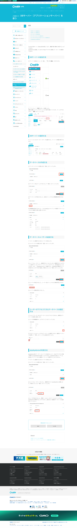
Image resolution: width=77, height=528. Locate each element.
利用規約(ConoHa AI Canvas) (54, 488)
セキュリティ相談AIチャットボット (45, 501)
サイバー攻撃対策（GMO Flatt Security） (38, 502)
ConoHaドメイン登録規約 (16, 488)
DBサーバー (47, 10)
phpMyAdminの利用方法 (35, 39)
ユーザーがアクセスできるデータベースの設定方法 (40, 37)
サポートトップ (15, 10)
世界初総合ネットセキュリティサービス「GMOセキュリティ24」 (18, 501)
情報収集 (45, 525)
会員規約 (11, 488)
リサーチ (41, 525)
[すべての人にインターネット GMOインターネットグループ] (69, 1)
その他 (61, 525)
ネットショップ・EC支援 (20, 525)
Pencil (53, 2)
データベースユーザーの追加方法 (37, 36)
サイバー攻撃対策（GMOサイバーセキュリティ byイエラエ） (24, 502)
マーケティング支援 (36, 525)
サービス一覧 (57, 2)
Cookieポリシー (52, 489)
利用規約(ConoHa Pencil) (62, 488)
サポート (62, 2)
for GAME (44, 2)
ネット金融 (48, 525)
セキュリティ (31, 525)
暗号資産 (52, 525)
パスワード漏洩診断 (30, 501)
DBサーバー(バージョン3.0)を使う (37, 438)
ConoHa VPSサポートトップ (24, 10)
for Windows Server (38, 2)
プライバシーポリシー (46, 489)
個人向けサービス (56, 525)
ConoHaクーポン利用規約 (33, 488)
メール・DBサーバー (40, 10)
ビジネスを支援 (26, 525)
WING (31, 2)
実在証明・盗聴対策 (12, 502)
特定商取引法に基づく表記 (18, 489)
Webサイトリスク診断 (37, 501)
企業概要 (57, 489)
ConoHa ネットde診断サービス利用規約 (43, 488)
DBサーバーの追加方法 (35, 31)
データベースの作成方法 (35, 34)
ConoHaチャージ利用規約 (25, 488)
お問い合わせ (62, 7)
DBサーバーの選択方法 (35, 32)
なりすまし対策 (47, 502)
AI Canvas (49, 2)
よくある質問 (48, 7)
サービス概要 (61, 489)
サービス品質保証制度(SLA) (34, 489)
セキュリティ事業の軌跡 (53, 502)
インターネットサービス (13, 525)
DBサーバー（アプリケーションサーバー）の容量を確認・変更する (43, 439)
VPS (33, 2)
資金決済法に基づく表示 (26, 489)
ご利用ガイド (42, 7)
